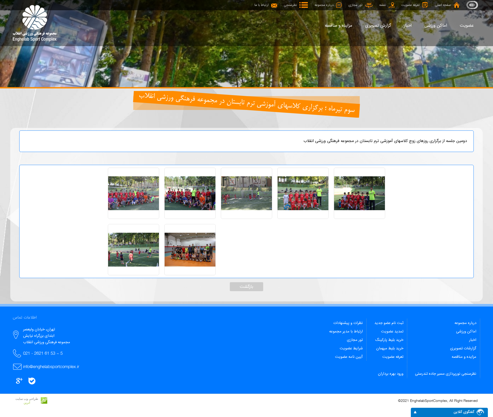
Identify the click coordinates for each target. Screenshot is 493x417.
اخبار (472, 340)
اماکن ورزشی (466, 331)
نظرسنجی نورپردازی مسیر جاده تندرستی (445, 374)
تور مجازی (355, 340)
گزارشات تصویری (463, 348)
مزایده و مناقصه (464, 357)
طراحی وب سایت (26, 399)
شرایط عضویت (351, 348)
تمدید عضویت (392, 331)
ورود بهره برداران (390, 374)
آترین (27, 402)
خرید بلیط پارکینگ (389, 340)
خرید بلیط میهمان (389, 348)
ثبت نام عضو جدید (388, 323)
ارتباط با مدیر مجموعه (346, 331)
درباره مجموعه (465, 323)
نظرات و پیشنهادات (348, 323)
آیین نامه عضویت (349, 357)
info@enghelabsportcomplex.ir (51, 366)
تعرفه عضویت (392, 357)
